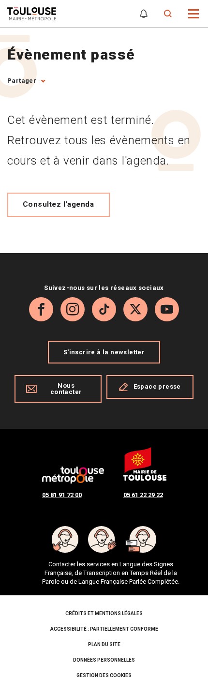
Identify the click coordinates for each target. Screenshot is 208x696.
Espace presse (157, 386)
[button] (193, 13)
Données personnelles (104, 660)
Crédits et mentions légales (104, 613)
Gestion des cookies (104, 675)
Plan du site (104, 644)
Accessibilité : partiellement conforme (104, 629)
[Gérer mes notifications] (144, 13)
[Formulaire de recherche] (168, 13)
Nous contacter (66, 388)
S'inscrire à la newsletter (104, 352)
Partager (21, 80)
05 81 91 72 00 (62, 495)
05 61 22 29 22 (143, 495)
